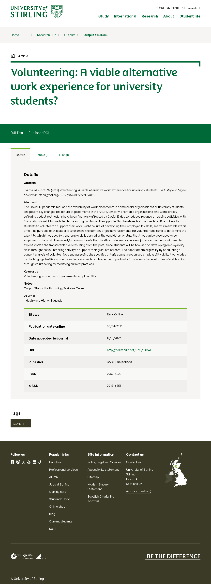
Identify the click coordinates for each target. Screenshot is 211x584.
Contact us (133, 462)
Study (103, 16)
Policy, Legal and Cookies (104, 462)
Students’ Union (59, 499)
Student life (190, 16)
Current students (60, 521)
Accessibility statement (103, 469)
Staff (52, 528)
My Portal (172, 7)
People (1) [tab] (42, 155)
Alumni (53, 477)
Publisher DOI (39, 133)
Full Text (17, 133)
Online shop (57, 506)
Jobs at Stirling (59, 484)
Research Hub (46, 35)
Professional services (63, 469)
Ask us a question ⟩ (138, 491)
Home (15, 35)
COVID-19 (19, 423)
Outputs (69, 35)
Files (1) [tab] (64, 155)
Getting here (57, 491)
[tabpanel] (105, 280)
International (125, 16)
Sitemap (93, 477)
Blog (52, 514)
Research (150, 16)
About (168, 16)
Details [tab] (20, 155)
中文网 (160, 7)
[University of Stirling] (36, 11)
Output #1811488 (95, 35)
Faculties (55, 462)
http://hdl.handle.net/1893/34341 (129, 350)
